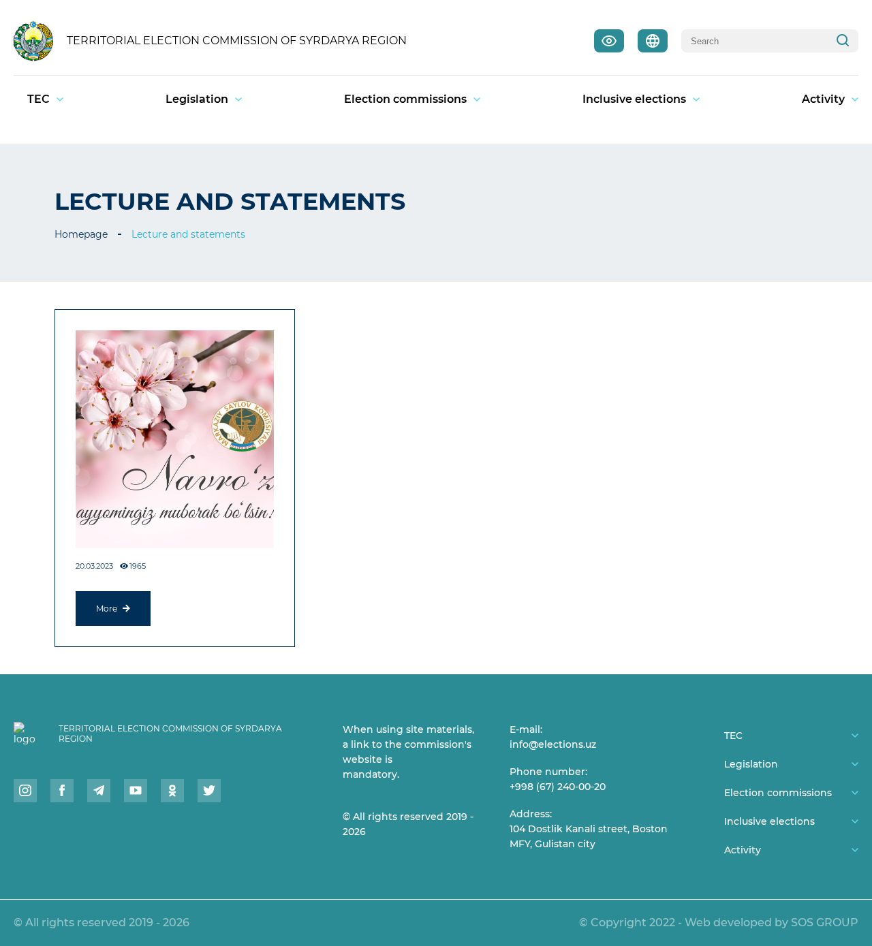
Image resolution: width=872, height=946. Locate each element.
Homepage (81, 234)
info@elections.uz (553, 744)
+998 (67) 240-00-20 (558, 787)
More (107, 608)
